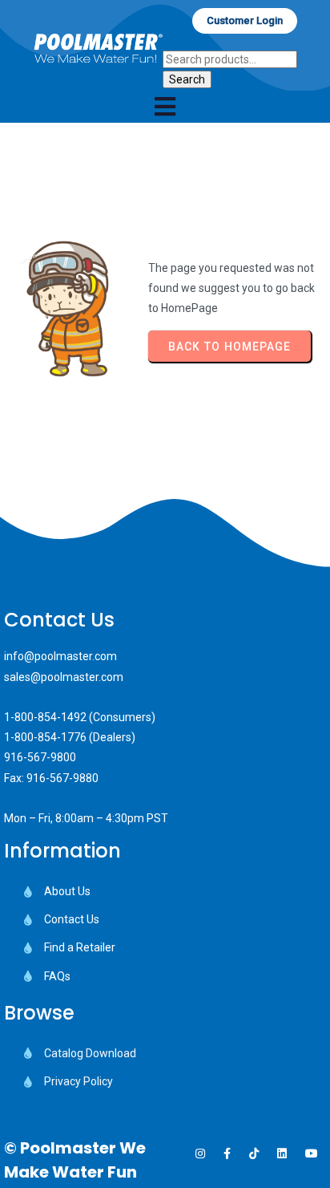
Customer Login (245, 20)
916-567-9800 (40, 757)
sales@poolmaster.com (63, 677)
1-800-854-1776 (45, 737)
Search (187, 79)
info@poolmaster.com (60, 656)
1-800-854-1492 (45, 717)
